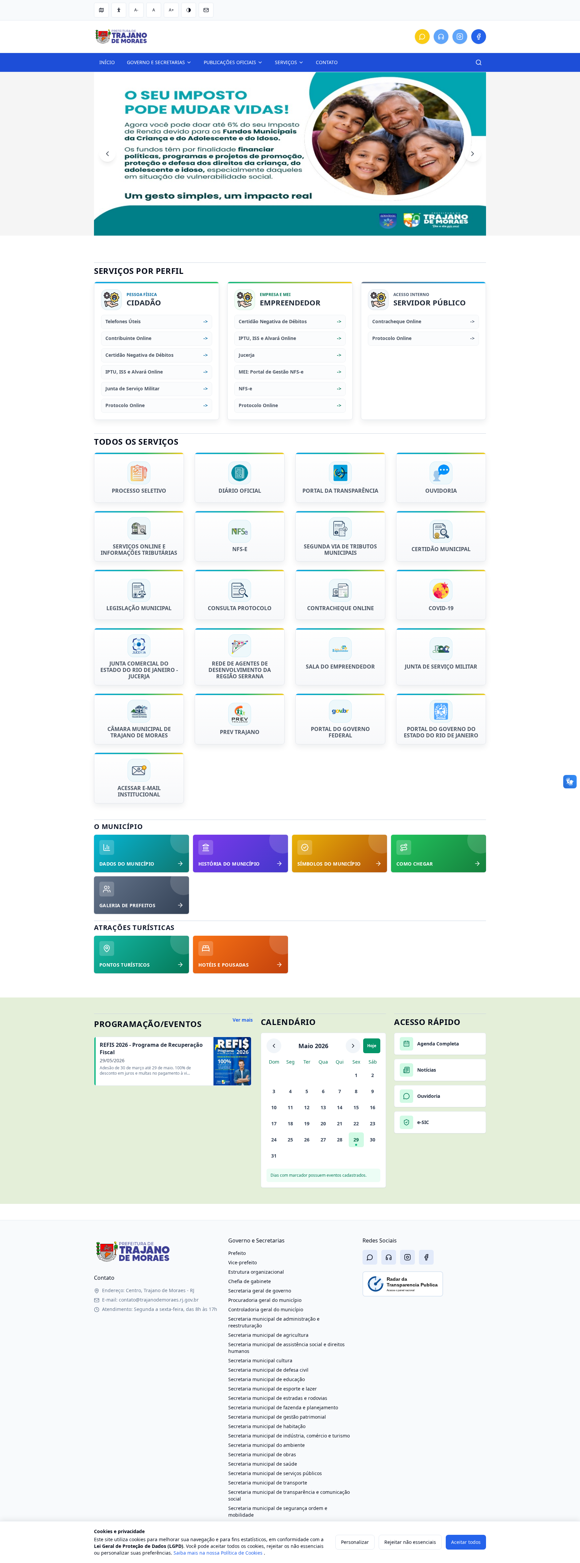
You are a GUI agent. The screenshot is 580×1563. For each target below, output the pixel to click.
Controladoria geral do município (265, 1309)
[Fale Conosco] (441, 36)
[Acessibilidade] (118, 10)
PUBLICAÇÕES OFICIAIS (230, 62)
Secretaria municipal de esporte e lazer (272, 1388)
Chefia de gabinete (249, 1281)
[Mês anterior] (274, 1045)
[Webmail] (206, 10)
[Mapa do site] (101, 10)
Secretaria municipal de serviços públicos (275, 1473)
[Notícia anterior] (107, 154)
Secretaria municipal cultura (260, 1360)
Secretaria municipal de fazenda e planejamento (283, 1407)
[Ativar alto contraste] (188, 10)
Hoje (371, 1045)
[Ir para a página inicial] (133, 1251)
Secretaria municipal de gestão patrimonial (277, 1417)
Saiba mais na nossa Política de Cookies (219, 1553)
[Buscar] (478, 62)
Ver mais (243, 1020)
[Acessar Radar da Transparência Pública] (402, 1284)
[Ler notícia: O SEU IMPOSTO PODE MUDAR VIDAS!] (290, 154)
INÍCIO (107, 62)
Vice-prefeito (242, 1262)
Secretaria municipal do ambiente (266, 1445)
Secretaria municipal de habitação (266, 1426)
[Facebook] (478, 36)
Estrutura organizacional (256, 1272)
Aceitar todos (466, 1542)
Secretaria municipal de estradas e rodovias (277, 1398)
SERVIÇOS (286, 62)
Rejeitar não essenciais (410, 1542)
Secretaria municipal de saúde (262, 1464)
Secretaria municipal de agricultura (268, 1335)
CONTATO (327, 62)
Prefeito (237, 1253)
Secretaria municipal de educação (266, 1379)
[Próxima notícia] (473, 154)
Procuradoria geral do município (264, 1300)
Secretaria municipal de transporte (267, 1482)
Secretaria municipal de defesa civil (268, 1370)
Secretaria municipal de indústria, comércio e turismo (289, 1435)
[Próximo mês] (353, 1045)
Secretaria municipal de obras (262, 1454)
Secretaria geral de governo (259, 1290)
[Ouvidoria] (422, 36)
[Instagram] (459, 36)
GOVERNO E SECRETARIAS (156, 62)
